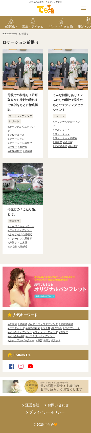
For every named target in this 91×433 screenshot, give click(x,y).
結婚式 (28, 151)
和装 (39, 340)
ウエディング (16, 328)
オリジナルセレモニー (21, 226)
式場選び (14, 221)
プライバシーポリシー (47, 412)
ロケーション (16, 138)
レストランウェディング (41, 336)
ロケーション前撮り (20, 143)
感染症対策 (33, 328)
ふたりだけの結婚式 (20, 234)
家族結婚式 (15, 151)
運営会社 (32, 405)
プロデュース (16, 134)
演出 (47, 340)
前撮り (13, 147)
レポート (14, 121)
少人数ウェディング (20, 332)
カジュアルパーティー (21, 340)
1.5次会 (57, 328)
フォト (56, 340)
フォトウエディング (20, 116)
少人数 (13, 246)
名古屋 (23, 147)
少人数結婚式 (16, 336)
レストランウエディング (44, 324)
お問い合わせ (58, 405)
